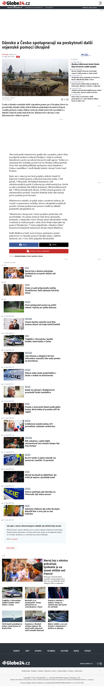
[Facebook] (62, 99)
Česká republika (32, 256)
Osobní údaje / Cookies (65, 671)
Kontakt (40, 671)
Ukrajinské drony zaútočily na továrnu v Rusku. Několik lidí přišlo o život (86, 79)
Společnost (49, 7)
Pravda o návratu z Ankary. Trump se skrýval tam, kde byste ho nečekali (57, 603)
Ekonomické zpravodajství (34, 7)
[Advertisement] (38, 135)
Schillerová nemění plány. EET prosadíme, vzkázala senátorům (40, 425)
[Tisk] (67, 99)
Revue (76, 651)
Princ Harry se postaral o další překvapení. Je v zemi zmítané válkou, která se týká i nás (85, 99)
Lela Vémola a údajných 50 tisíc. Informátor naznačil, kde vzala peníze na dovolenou (42, 358)
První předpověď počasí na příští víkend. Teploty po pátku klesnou (40, 306)
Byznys (38, 651)
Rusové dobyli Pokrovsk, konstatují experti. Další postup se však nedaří (84, 72)
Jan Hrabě (14, 539)
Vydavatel (47, 671)
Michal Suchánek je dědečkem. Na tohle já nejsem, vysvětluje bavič (40, 476)
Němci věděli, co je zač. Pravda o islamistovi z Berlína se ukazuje (58, 626)
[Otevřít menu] (100, 3)
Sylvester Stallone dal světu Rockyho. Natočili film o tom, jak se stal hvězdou (42, 511)
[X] (65, 99)
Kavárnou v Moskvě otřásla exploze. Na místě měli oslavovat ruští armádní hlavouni (34, 627)
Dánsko (40, 256)
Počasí (88, 651)
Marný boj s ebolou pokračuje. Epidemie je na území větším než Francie (40, 273)
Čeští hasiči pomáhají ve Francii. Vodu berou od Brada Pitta (12, 626)
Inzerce (54, 671)
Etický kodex (26, 671)
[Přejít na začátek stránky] (100, 671)
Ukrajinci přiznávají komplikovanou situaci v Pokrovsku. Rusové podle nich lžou (87, 91)
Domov (16, 651)
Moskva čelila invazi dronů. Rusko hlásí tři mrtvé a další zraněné (85, 65)
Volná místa (78, 671)
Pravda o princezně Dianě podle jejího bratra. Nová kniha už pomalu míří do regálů (43, 409)
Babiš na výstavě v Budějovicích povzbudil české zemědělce (40, 391)
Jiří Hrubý (5, 54)
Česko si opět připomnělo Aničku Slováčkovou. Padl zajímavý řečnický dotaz (42, 290)
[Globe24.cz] (16, 3)
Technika (51, 651)
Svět (3, 556)
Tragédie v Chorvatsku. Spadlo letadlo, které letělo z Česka (39, 340)
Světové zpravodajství (14, 7)
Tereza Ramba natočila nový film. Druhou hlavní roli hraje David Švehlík (42, 323)
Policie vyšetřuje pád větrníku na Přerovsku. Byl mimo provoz (40, 493)
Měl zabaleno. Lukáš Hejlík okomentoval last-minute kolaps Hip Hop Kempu (42, 443)
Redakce (34, 671)
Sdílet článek (86, 55)
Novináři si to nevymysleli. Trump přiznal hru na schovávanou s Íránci (33, 603)
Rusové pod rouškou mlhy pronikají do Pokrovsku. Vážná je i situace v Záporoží (86, 85)
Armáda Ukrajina (20, 256)
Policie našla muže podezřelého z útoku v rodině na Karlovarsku (40, 374)
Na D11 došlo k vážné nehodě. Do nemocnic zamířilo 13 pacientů (40, 459)
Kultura (64, 651)
